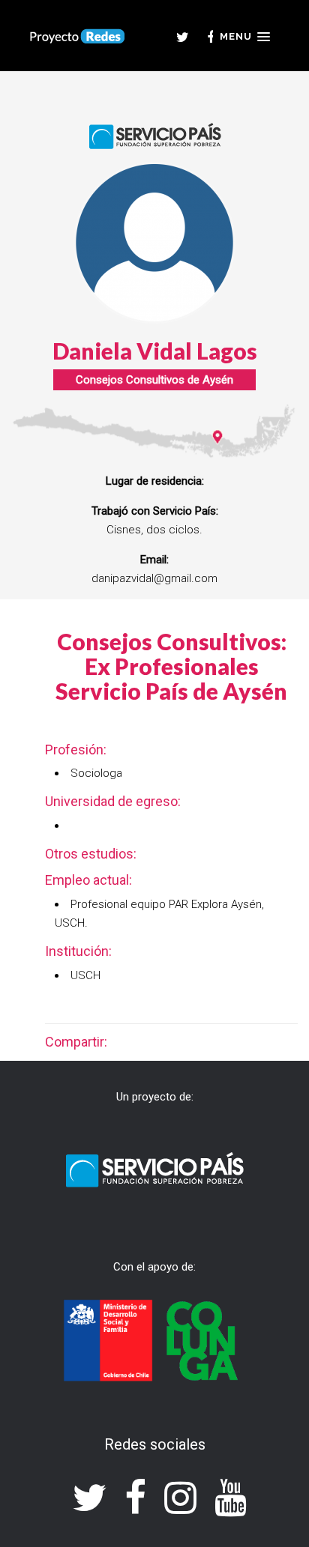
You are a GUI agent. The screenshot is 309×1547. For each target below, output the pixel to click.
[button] (245, 36)
